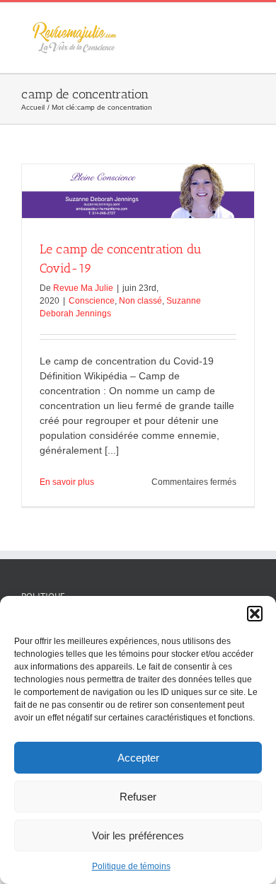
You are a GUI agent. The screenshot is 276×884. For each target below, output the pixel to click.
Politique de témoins (131, 866)
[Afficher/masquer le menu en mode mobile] (249, 24)
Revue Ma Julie (83, 288)
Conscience (92, 301)
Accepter (138, 758)
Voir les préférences (138, 836)
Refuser (138, 797)
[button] (255, 614)
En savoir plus (67, 482)
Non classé (140, 301)
